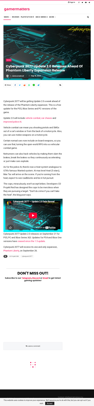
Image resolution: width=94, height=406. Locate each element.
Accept (50, 403)
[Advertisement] (33, 93)
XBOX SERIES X (41, 17)
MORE (51, 17)
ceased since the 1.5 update (31, 241)
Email (45, 278)
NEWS (6, 17)
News (9, 60)
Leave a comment (33, 346)
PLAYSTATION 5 (27, 17)
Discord (36, 278)
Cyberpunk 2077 (27, 256)
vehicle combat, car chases (38, 118)
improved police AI (12, 121)
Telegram (26, 278)
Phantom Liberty (11, 250)
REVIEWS (15, 17)
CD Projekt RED (14, 256)
